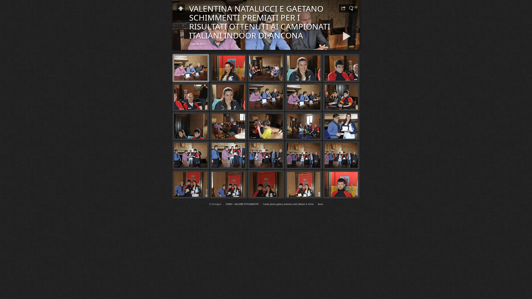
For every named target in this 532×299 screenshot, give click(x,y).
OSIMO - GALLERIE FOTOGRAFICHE (242, 204)
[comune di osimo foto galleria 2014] (181, 8)
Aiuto (320, 204)
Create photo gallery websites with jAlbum (284, 204)
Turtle (311, 204)
